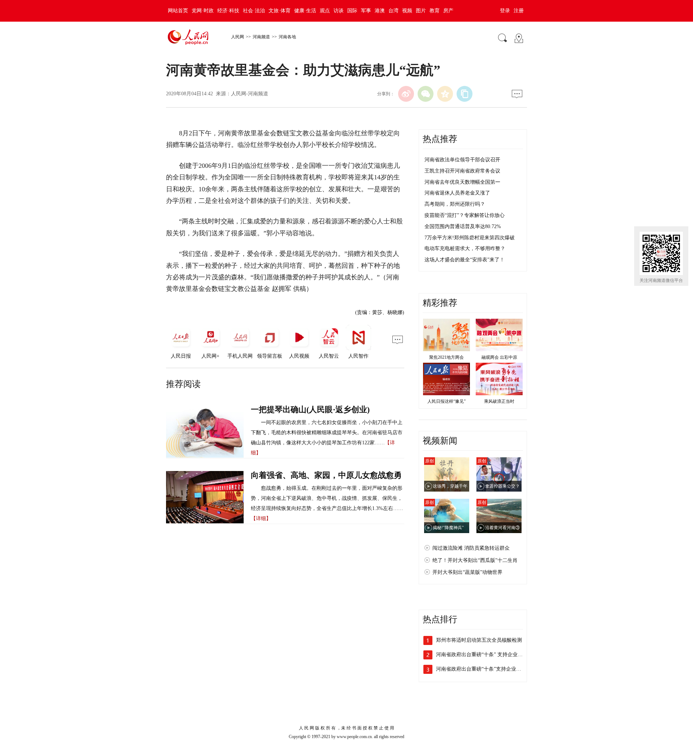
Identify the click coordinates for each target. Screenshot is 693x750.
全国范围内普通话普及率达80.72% (462, 226)
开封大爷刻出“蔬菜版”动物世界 (467, 572)
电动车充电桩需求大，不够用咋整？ (464, 248)
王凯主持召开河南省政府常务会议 (462, 171)
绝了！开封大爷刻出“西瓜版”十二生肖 (475, 560)
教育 (435, 10)
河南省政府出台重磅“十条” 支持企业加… (482, 654)
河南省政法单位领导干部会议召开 (462, 159)
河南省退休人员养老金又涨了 (457, 193)
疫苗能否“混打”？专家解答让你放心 (464, 215)
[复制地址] (464, 94)
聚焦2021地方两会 (446, 357)
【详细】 (261, 518)
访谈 (339, 10)
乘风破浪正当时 (499, 401)
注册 (519, 10)
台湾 (393, 10)
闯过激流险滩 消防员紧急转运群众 (471, 548)
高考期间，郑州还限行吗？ (454, 204)
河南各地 (287, 36)
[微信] (425, 94)
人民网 (237, 36)
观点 (325, 10)
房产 (448, 10)
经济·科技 (228, 10)
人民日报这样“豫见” (446, 401)
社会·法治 (254, 10)
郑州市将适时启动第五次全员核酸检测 (479, 640)
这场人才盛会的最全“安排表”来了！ (464, 259)
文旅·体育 (280, 10)
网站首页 (178, 10)
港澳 (380, 10)
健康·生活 (305, 10)
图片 (421, 10)
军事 (366, 10)
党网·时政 (203, 10)
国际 (352, 10)
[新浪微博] (406, 94)
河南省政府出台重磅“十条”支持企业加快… (483, 669)
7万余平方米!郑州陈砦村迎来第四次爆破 (469, 237)
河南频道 (261, 36)
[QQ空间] (445, 94)
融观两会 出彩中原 (499, 357)
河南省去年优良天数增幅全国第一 (462, 182)
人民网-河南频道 (249, 93)
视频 (407, 10)
